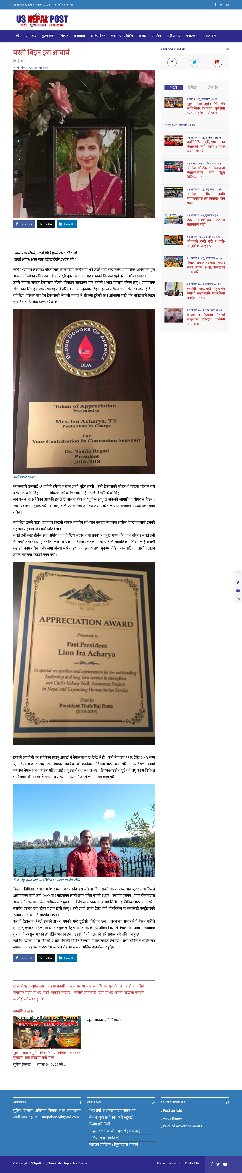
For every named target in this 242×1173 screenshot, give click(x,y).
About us (175, 1163)
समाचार (31, 36)
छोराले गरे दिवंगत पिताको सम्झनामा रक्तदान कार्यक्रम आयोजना (206, 319)
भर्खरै (173, 87)
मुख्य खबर (48, 36)
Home (161, 1163)
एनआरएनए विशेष (122, 36)
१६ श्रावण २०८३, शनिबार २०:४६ (204, 163)
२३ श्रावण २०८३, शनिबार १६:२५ (204, 137)
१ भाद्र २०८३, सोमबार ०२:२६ (202, 99)
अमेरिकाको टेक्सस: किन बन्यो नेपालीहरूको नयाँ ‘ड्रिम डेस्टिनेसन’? (206, 172)
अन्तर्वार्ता (79, 36)
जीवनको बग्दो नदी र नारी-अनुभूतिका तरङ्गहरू (206, 244)
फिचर (64, 36)
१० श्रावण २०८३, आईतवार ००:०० (205, 258)
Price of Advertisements (182, 1126)
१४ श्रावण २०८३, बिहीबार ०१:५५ (204, 189)
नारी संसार (173, 36)
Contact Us (192, 1163)
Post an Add (172, 1110)
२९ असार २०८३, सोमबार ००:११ (204, 284)
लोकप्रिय (214, 87)
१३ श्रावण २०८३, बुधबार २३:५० (203, 215)
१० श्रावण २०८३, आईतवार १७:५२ (205, 237)
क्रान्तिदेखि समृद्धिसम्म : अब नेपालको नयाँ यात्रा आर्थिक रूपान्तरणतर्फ (206, 146)
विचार (142, 36)
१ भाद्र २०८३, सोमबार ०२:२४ (179, 125)
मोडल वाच (209, 36)
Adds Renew (173, 1118)
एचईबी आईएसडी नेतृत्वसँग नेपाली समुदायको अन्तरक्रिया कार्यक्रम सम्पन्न (206, 293)
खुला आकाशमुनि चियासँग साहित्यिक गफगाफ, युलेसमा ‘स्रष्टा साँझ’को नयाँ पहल (47, 1055)
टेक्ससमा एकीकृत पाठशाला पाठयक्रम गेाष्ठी (206, 222)
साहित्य (156, 36)
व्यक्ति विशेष (98, 36)
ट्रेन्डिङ (192, 87)
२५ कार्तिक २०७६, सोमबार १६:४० (31, 68)
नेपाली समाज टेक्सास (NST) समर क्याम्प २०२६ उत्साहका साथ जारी (206, 267)
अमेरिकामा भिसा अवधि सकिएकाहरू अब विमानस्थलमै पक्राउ (206, 198)
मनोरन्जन (192, 36)
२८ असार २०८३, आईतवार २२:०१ (204, 310)
